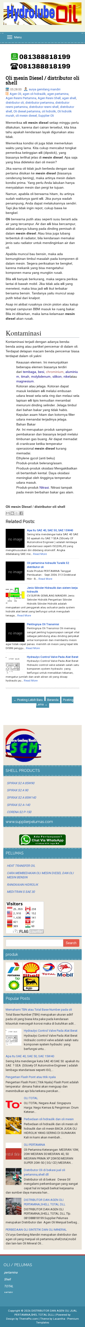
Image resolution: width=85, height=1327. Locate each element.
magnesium (25, 381)
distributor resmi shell (44, 107)
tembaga (29, 372)
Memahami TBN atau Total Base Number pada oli (39, 1009)
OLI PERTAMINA (34, 1144)
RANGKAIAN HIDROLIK (22, 884)
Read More (40, 554)
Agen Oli (15, 94)
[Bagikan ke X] (16, 513)
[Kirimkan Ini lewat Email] (7, 513)
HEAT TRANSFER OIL (21, 865)
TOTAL (8, 1286)
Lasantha (59, 1318)
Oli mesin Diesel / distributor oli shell (42, 80)
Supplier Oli (46, 115)
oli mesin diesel (26, 115)
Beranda (53, 700)
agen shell (69, 98)
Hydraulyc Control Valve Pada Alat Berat (52, 657)
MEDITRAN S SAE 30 (21, 892)
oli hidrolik (49, 111)
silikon (57, 376)
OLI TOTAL (31, 1098)
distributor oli (15, 102)
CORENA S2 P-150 (19, 812)
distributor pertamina (39, 102)
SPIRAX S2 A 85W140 (21, 797)
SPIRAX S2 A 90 (17, 790)
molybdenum (41, 376)
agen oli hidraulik (34, 94)
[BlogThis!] (12, 513)
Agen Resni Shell (49, 98)
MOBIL (8, 1293)
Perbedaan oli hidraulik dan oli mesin (49, 1119)
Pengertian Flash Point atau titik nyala (31, 1077)
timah (25, 376)
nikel (67, 376)
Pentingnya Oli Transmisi (43, 624)
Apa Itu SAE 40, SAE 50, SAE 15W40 (50, 530)
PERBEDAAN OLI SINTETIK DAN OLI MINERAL (36, 1229)
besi (41, 372)
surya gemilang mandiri (44, 89)
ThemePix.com (28, 1318)
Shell (7, 1279)
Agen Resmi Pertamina (21, 98)
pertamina (10, 1272)
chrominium (55, 372)
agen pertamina (57, 94)
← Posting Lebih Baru (28, 700)
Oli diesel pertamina (26, 111)
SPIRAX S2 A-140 (18, 805)
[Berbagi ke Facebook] (21, 513)
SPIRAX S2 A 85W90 (20, 783)
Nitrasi (44, 487)
